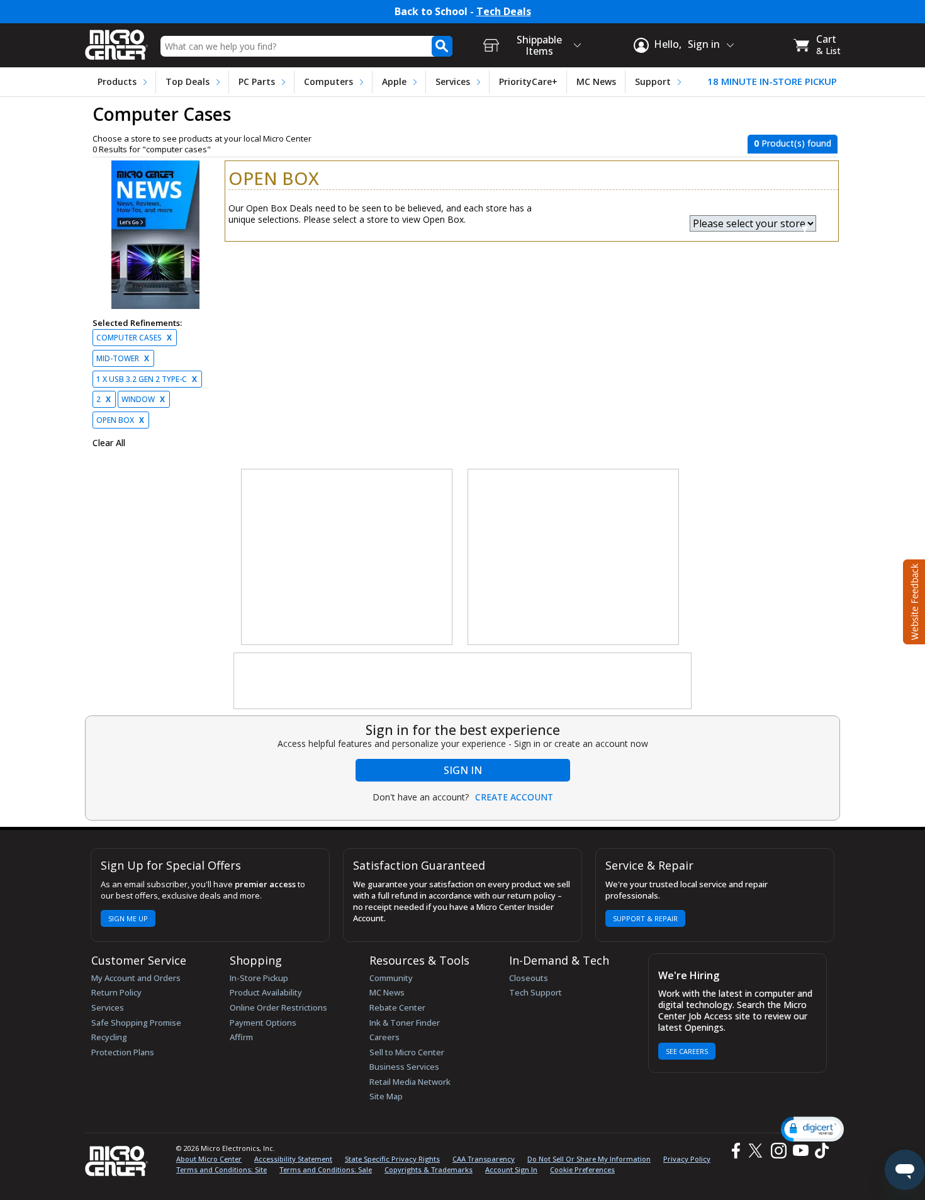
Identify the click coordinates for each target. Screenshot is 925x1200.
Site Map (386, 1096)
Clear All (108, 443)
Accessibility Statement (293, 1159)
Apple (394, 81)
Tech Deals (503, 11)
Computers (328, 81)
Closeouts (528, 978)
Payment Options (263, 1022)
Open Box (120, 420)
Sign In (463, 770)
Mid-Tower (122, 358)
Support (653, 81)
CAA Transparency (483, 1159)
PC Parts (256, 81)
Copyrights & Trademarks (428, 1169)
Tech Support (535, 992)
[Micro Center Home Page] (116, 41)
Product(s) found (792, 143)
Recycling (109, 1037)
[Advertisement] (347, 557)
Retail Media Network (410, 1081)
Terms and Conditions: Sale (325, 1169)
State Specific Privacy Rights (392, 1159)
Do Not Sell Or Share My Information (589, 1159)
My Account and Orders (136, 978)
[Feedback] (912, 600)
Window (143, 399)
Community (391, 978)
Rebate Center (397, 1007)
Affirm (241, 1037)
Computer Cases (134, 337)
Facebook (734, 1150)
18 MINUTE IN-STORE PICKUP (772, 81)
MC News (596, 81)
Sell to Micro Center (406, 1052)
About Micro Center (209, 1159)
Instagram (778, 1150)
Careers (384, 1037)
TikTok (819, 1150)
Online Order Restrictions (278, 1007)
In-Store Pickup (259, 978)
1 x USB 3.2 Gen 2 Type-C (146, 379)
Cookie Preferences (582, 1169)
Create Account (514, 797)
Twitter (757, 1150)
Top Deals (187, 81)
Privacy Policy (686, 1159)
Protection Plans (122, 1052)
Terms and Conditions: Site (221, 1169)
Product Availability (266, 992)
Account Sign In (511, 1169)
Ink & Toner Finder (404, 1022)
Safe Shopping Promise (136, 1022)
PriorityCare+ (528, 81)
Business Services (404, 1066)
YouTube (800, 1150)
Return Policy (116, 992)
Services (452, 81)
